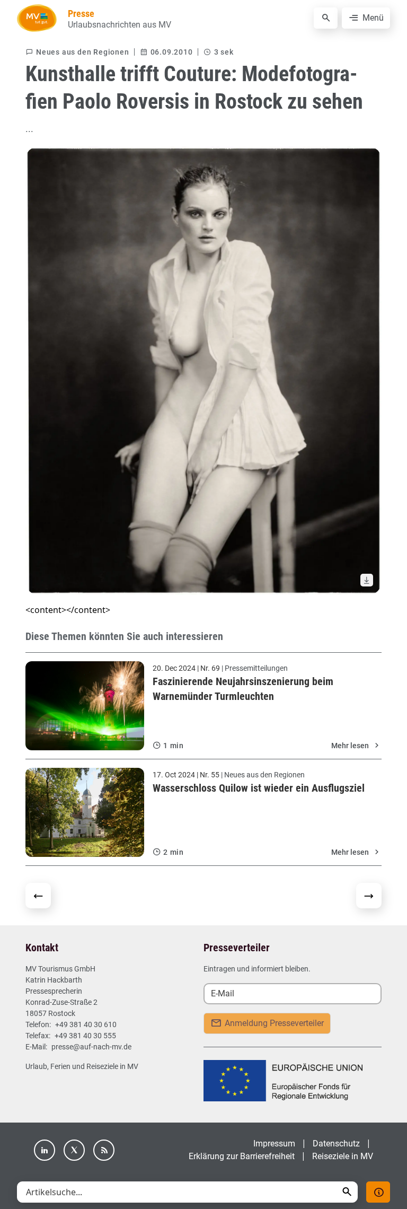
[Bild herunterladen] (366, 580)
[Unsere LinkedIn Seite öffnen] (44, 1150)
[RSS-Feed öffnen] (103, 1150)
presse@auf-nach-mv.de (91, 1046)
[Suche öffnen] (326, 18)
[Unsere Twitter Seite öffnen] (74, 1150)
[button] (347, 1192)
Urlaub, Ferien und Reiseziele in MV (81, 1066)
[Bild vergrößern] (203, 370)
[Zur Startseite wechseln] (37, 18)
